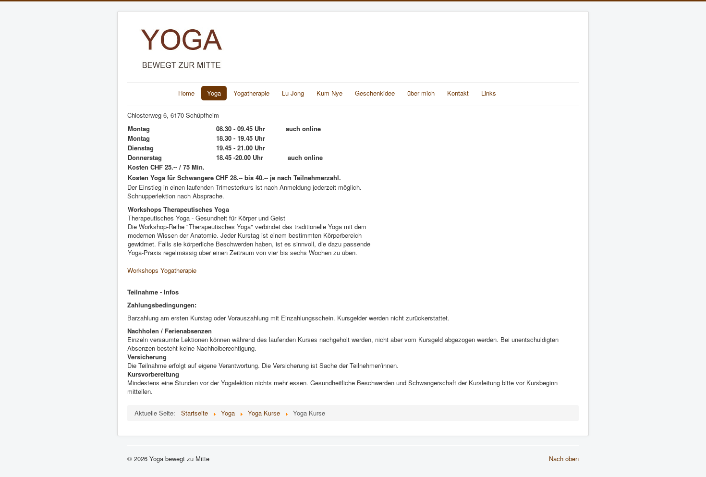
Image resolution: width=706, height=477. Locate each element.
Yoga (214, 93)
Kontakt (458, 93)
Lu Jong (293, 93)
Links (488, 93)
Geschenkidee (375, 93)
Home (186, 93)
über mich (421, 93)
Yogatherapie (251, 93)
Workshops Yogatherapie (161, 270)
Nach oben (564, 458)
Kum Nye (329, 93)
